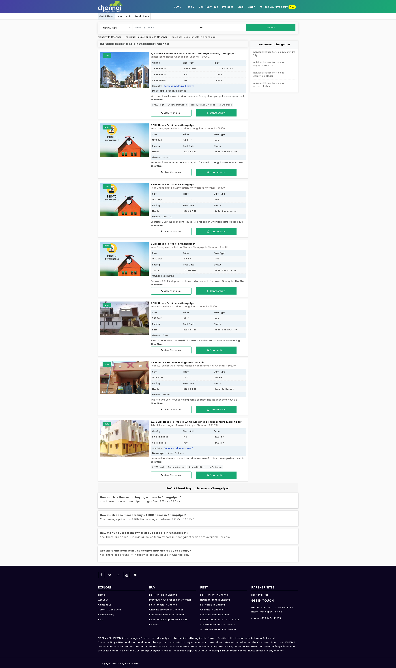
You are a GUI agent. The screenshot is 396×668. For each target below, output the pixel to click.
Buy (176, 7)
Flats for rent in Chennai (214, 594)
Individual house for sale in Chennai (170, 599)
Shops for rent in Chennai (215, 614)
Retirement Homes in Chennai (166, 614)
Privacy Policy (106, 614)
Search (271, 27)
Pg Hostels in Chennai (213, 604)
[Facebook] (101, 575)
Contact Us (104, 604)
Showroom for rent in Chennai (218, 624)
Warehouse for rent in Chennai (218, 629)
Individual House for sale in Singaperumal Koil (268, 64)
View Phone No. (172, 112)
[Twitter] (110, 575)
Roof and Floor (259, 594)
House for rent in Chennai (215, 599)
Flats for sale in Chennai (163, 594)
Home (101, 594)
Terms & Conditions (109, 609)
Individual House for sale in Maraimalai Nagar (268, 74)
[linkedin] (118, 575)
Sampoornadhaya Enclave (179, 86)
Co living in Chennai (212, 609)
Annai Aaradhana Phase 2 (179, 448)
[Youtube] (127, 575)
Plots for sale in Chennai (163, 604)
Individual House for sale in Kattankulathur (268, 85)
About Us (103, 599)
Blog (100, 619)
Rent (189, 7)
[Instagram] (135, 575)
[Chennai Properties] (111, 7)
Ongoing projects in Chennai (166, 609)
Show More (157, 99)
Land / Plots (142, 16)
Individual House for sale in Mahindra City (274, 53)
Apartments (124, 16)
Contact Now (217, 112)
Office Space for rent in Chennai (219, 619)
